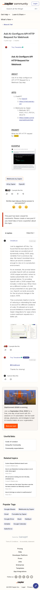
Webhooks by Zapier (14, 179)
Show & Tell (8, 24)
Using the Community (13, 445)
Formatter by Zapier (19, 514)
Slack (19, 519)
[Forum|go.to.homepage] (16, 3)
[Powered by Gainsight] (20, 537)
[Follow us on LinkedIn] (19, 576)
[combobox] (20, 9)
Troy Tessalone (16, 47)
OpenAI (24, 99)
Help (20, 552)
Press (20, 558)
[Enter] (3, 9)
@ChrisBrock (15, 365)
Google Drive (9, 519)
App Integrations (20, 571)
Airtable (7, 524)
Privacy (30, 587)
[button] (35, 4)
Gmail (6, 514)
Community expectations (14, 448)
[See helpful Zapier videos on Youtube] (31, 576)
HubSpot (28, 519)
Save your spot (11, 426)
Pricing (20, 549)
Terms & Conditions (12, 541)
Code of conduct (11, 442)
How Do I (8, 473)
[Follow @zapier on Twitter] (27, 576)
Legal (23, 587)
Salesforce (8, 529)
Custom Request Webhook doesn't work (16, 463)
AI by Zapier (11, 184)
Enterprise (20, 565)
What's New (6, 19)
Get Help (4, 14)
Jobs (20, 562)
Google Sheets (9, 509)
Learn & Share (18, 14)
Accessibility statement (27, 541)
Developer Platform (20, 555)
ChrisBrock (13, 241)
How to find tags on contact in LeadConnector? (18, 492)
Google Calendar (20, 524)
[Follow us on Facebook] (16, 576)
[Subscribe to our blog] (23, 576)
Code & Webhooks (11, 466)
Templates (20, 568)
